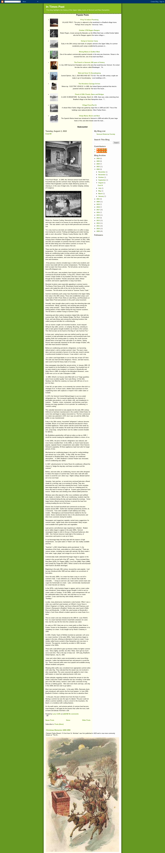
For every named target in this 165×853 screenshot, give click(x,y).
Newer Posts (49, 720)
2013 (98, 220)
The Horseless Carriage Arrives (89, 84)
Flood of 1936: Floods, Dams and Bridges (89, 94)
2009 (98, 231)
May (100, 191)
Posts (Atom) (59, 724)
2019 (98, 204)
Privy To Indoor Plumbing (89, 20)
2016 (98, 212)
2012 (98, 223)
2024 (98, 164)
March (100, 193)
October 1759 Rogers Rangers (89, 30)
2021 (98, 199)
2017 (98, 210)
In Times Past (55, 6)
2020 (98, 202)
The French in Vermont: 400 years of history (89, 62)
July (100, 188)
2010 (98, 228)
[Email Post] (67, 715)
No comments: (74, 714)
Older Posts (86, 720)
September (102, 180)
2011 (98, 226)
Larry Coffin (103, 149)
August (101, 183)
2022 (98, 169)
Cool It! (48, 134)
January (101, 196)
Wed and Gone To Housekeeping (89, 73)
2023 (98, 166)
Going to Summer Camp (89, 41)
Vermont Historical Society (106, 134)
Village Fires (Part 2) (89, 105)
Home (68, 720)
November (102, 174)
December (102, 172)
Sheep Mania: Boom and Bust (89, 116)
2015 (98, 215)
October (101, 177)
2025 (98, 161)
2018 (98, 207)
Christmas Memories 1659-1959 (58, 730)
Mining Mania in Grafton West (89, 52)
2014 (98, 218)
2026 (98, 158)
